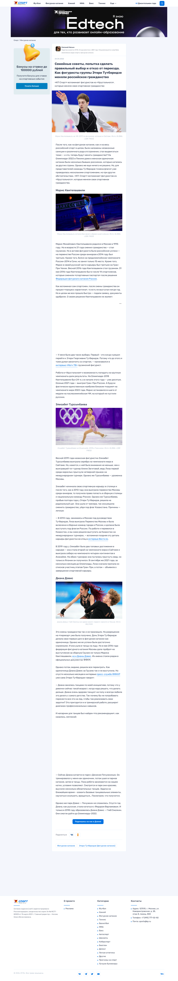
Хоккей (71, 3)
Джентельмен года (147, 3)
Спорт (16, 40)
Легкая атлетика (107, 953)
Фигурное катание (54, 3)
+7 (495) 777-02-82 (150, 917)
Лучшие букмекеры (108, 964)
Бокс (91, 3)
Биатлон (103, 945)
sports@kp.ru (145, 921)
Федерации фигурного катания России (76, 278)
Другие (102, 956)
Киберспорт (104, 942)
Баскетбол (104, 923)
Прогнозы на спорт (108, 960)
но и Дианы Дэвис (81, 656)
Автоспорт (104, 934)
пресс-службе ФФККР (108, 674)
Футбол (37, 3)
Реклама (70, 908)
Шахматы (103, 938)
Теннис (101, 3)
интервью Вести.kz (98, 539)
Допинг (102, 949)
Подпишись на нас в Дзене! (88, 821)
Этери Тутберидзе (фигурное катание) (97, 846)
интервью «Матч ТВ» (66, 365)
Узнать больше (32, 86)
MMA (82, 3)
